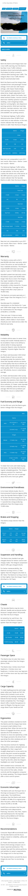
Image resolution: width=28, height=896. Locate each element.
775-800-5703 (16, 882)
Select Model (9, 8)
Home (4, 8)
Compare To (15, 8)
